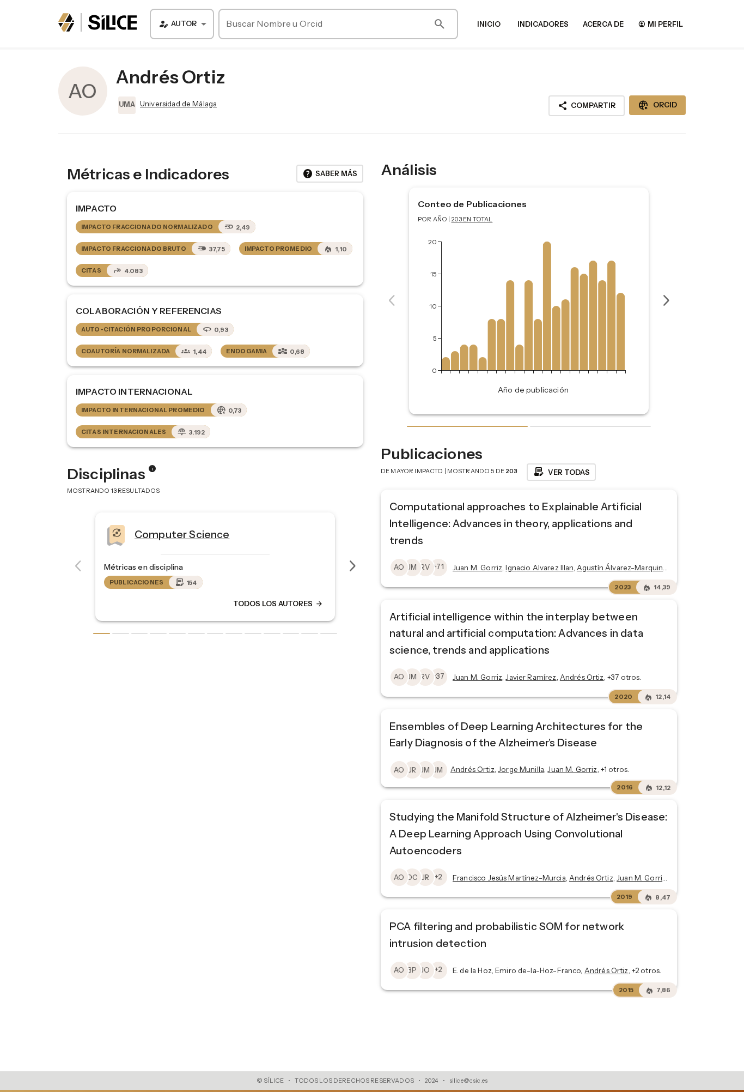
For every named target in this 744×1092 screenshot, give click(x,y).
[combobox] (182, 24)
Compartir (586, 105)
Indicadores (543, 24)
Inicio (489, 24)
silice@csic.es (468, 1080)
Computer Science (182, 533)
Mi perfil (660, 23)
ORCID (657, 105)
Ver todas (561, 472)
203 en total (472, 219)
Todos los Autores (278, 603)
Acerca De (603, 24)
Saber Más (329, 173)
